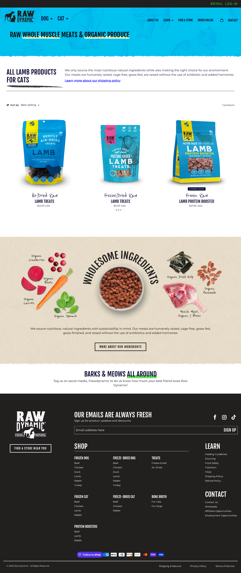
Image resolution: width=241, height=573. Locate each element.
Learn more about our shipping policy (92, 80)
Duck (77, 472)
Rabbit (78, 480)
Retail (217, 4)
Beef (77, 463)
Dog (45, 19)
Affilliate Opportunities (218, 511)
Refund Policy (213, 480)
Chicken (78, 467)
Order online (205, 20)
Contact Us (211, 502)
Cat (61, 19)
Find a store (185, 20)
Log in (231, 4)
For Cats (156, 501)
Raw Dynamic (21, 566)
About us (152, 20)
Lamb (77, 476)
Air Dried (157, 467)
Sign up (230, 430)
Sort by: (14, 105)
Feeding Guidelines (216, 454)
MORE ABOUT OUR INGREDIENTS (121, 347)
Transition (210, 467)
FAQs (208, 472)
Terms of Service (224, 566)
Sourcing (210, 458)
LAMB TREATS (44, 201)
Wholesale (211, 506)
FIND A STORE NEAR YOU (30, 448)
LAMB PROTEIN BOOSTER (196, 201)
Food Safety (212, 463)
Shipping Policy (214, 476)
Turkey (78, 485)
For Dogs (157, 506)
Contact (233, 20)
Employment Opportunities (221, 515)
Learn (167, 20)
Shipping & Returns (170, 566)
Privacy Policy (198, 566)
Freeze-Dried (159, 463)
